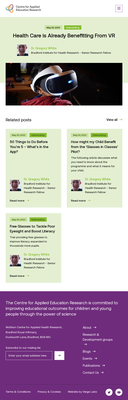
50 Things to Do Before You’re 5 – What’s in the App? (29, 146)
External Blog (72, 27)
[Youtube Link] (118, 392)
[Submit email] (59, 355)
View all (112, 119)
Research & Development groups (98, 337)
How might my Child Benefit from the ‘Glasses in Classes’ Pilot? (94, 146)
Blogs (87, 351)
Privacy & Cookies (49, 391)
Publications (92, 365)
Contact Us (91, 372)
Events (88, 358)
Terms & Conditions (18, 391)
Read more (17, 200)
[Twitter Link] (109, 392)
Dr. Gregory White (44, 48)
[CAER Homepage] (23, 8)
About (87, 327)
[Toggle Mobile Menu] (118, 8)
